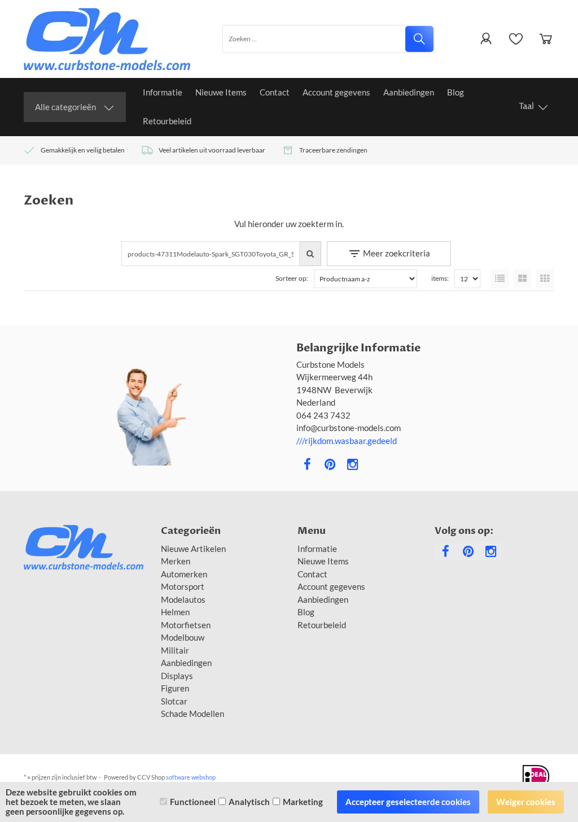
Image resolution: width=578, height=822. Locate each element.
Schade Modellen (192, 713)
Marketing (303, 802)
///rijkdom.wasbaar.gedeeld (346, 441)
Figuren (175, 688)
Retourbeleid (167, 121)
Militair (175, 650)
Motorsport (182, 586)
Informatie (162, 92)
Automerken (184, 574)
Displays (177, 676)
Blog (455, 92)
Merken (175, 561)
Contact (275, 92)
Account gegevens (336, 92)
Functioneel (193, 802)
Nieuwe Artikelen (193, 548)
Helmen (175, 612)
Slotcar (174, 701)
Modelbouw (182, 637)
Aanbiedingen (408, 92)
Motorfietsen (186, 625)
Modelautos (183, 599)
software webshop (191, 777)
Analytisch (249, 802)
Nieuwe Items (221, 92)
